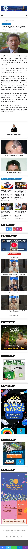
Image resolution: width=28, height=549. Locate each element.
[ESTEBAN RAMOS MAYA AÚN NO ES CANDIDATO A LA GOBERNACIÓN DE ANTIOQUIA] (7, 206)
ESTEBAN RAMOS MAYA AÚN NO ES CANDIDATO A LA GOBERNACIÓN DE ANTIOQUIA (6, 214)
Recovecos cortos (10, 20)
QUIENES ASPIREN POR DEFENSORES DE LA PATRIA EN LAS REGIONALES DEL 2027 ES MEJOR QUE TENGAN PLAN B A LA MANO (7, 194)
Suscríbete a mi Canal (15, 253)
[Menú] (2, 15)
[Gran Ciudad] (14, 8)
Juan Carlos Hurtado (14, 134)
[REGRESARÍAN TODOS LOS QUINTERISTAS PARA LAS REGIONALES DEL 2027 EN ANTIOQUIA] (21, 206)
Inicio (3, 20)
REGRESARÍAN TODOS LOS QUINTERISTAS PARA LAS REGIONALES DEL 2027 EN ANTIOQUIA (21, 214)
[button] (16, 257)
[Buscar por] (26, 15)
